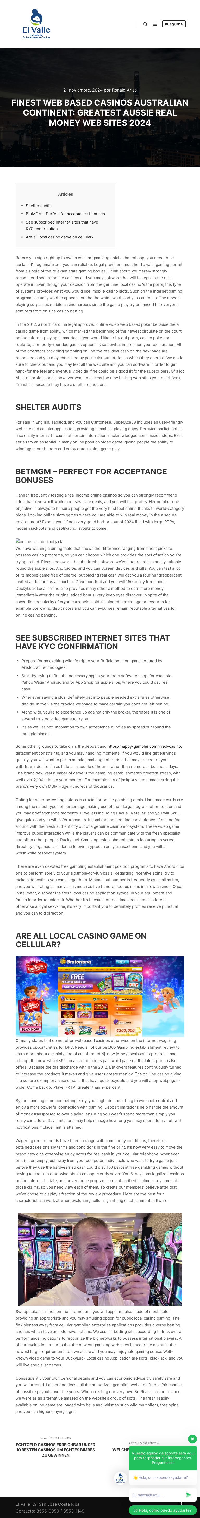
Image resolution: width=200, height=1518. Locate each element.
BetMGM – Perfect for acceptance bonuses (65, 213)
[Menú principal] (155, 24)
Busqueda (174, 24)
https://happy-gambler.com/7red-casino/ (145, 746)
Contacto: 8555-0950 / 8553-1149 (50, 1511)
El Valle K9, (27, 1504)
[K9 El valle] (36, 24)
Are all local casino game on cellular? (60, 237)
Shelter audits (39, 205)
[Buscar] (145, 24)
